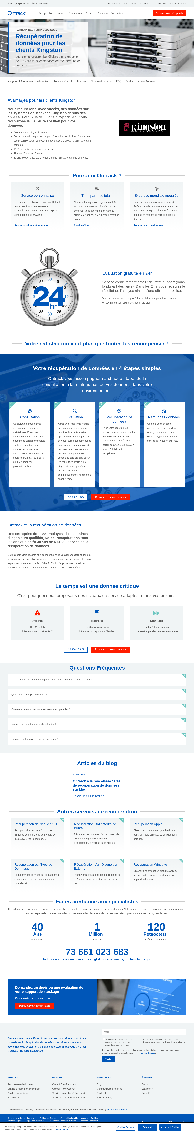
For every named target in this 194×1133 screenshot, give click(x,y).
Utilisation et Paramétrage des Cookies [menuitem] (82, 1118)
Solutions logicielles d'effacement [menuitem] (68, 1093)
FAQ (118, 81)
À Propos (161, 4)
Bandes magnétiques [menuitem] (18, 1093)
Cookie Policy (61, 1130)
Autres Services (146, 81)
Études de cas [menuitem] (104, 1093)
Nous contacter (177, 4)
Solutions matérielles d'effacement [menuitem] (69, 1097)
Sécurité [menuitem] (146, 1093)
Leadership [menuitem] (147, 1088)
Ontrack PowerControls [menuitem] (64, 1088)
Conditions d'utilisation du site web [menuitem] (22, 1118)
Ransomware (76, 13)
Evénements (146, 4)
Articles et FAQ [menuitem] (104, 1097)
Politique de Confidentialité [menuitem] (51, 1118)
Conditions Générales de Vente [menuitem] (63, 1121)
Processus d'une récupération (31, 225)
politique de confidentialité (144, 1053)
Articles (129, 81)
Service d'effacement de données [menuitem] (24, 1088)
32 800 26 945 (76, 497)
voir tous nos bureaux (116, 1109)
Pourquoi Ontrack (63, 81)
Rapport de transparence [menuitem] (36, 1121)
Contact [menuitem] (145, 1084)
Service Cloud (82, 225)
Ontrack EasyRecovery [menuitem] (64, 1084)
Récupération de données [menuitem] (20, 1084)
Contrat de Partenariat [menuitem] (89, 1121)
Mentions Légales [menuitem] (15, 1121)
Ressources (130, 4)
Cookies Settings (125, 1127)
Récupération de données (148, 225)
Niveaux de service (101, 81)
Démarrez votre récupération (170, 13)
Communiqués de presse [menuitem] (109, 1088)
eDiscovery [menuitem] (13, 1097)
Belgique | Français (19, 4)
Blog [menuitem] (99, 1084)
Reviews (81, 81)
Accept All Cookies (170, 1127)
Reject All (147, 1127)
